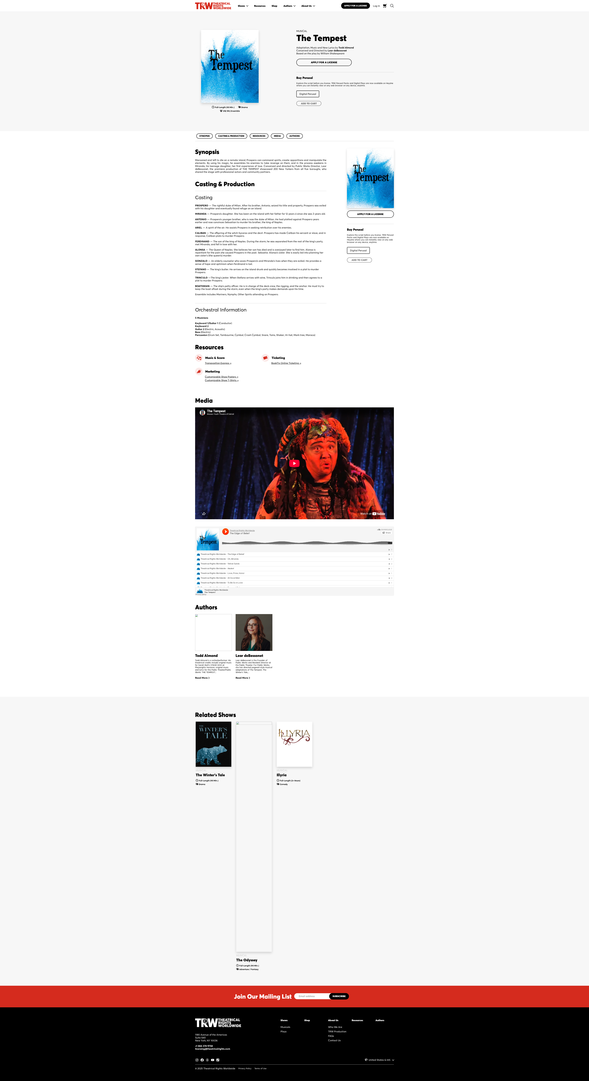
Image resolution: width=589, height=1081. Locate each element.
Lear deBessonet (337, 50)
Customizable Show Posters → (221, 376)
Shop (307, 1020)
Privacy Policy (244, 1068)
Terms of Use (260, 1068)
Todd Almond (346, 47)
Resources (259, 136)
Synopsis (204, 136)
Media (277, 136)
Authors (294, 136)
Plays (284, 1031)
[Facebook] (202, 1059)
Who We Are (335, 1027)
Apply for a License (324, 62)
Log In (376, 5)
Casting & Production (231, 136)
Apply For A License (355, 5)
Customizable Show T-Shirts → (222, 380)
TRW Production (337, 1031)
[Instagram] (197, 1059)
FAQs (331, 1035)
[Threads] (207, 1059)
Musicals (285, 1027)
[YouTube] (212, 1059)
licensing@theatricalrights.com (212, 1048)
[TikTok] (218, 1059)
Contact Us (334, 1040)
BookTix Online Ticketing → (286, 363)
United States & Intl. (380, 1059)
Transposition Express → (218, 363)
